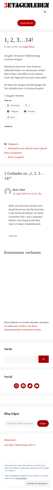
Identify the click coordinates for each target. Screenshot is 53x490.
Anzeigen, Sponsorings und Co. (20, 444)
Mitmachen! (10, 440)
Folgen (43, 423)
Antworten (13, 236)
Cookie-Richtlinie (21, 478)
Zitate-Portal (26, 23)
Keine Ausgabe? (16, 157)
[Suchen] (43, 359)
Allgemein (13, 144)
